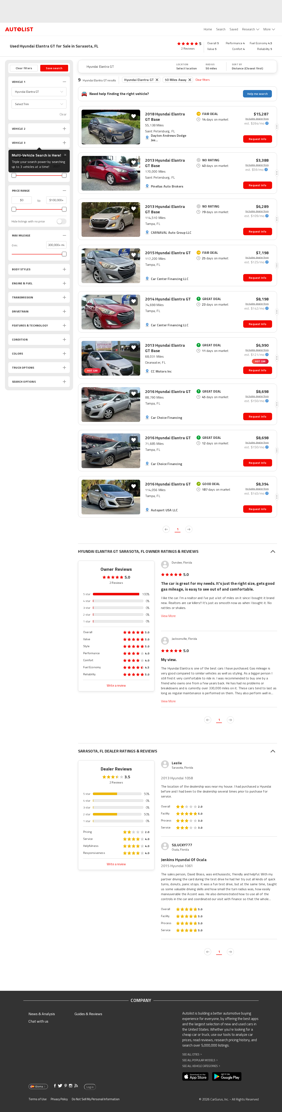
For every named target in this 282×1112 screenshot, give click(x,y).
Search (220, 29)
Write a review (116, 685)
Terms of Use (37, 1099)
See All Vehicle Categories (201, 1066)
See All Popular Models (200, 1060)
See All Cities (192, 1054)
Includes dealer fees (257, 118)
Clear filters (203, 79)
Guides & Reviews (88, 1014)
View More (168, 616)
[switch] (59, 221)
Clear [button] (63, 114)
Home (208, 29)
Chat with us (38, 1021)
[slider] (14, 175)
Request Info (257, 139)
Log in (90, 1087)
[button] (39, 91)
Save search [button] (54, 68)
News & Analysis (41, 1014)
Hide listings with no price (28, 221)
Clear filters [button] (24, 68)
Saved (234, 29)
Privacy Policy (59, 1099)
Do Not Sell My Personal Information (96, 1099)
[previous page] (166, 529)
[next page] (188, 529)
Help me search (257, 93)
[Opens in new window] (195, 1076)
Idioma (39, 1086)
